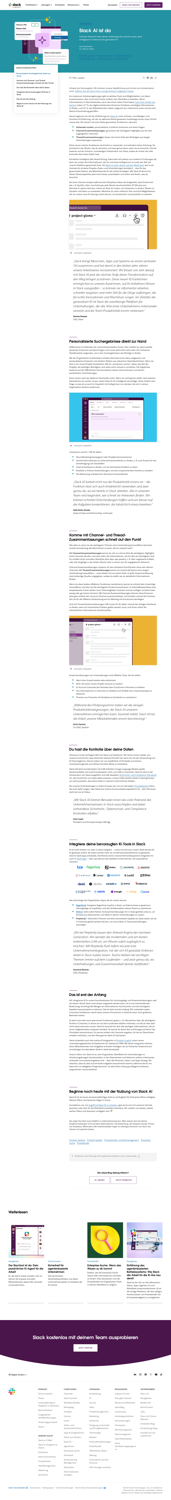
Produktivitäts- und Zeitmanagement (121, 1140)
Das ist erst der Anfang (26, 99)
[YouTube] (156, 1375)
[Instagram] (140, 1375)
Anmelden (112, 5)
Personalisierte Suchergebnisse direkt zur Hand (34, 74)
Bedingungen (48, 1488)
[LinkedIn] (151, 78)
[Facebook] (148, 78)
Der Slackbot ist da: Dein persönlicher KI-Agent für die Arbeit (26, 1269)
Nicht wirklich (124, 1180)
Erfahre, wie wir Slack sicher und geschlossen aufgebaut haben (104, 91)
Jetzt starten (153, 5)
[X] (151, 1375)
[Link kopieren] (155, 78)
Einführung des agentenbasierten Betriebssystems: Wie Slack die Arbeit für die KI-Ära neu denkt (144, 1272)
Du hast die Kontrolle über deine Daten (33, 87)
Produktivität (121, 58)
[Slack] (15, 5)
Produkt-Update (104, 55)
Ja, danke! (99, 1180)
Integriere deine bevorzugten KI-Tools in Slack (33, 93)
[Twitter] (144, 78)
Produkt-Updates (87, 55)
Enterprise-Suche (105, 58)
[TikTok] (161, 1375)
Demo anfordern (131, 5)
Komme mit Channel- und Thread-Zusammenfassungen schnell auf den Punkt (35, 81)
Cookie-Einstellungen (64, 1488)
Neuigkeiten (85, 24)
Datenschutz (35, 1488)
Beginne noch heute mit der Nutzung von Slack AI (34, 104)
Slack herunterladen (17, 1488)
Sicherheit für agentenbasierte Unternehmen (58, 1269)
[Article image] (26, 1240)
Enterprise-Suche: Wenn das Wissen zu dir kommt (104, 1267)
